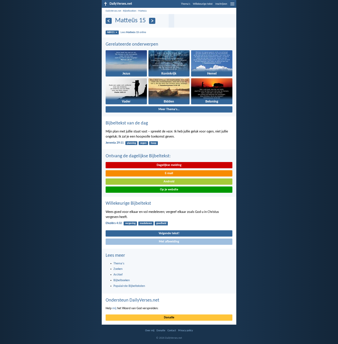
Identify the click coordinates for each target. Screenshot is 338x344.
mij (114, 308)
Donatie (169, 317)
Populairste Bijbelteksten (129, 286)
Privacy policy (185, 330)
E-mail (169, 173)
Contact (171, 330)
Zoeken (117, 269)
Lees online (133, 32)
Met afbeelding (169, 241)
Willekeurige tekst (203, 4)
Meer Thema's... (169, 109)
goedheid (161, 223)
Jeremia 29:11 (115, 142)
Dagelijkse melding (169, 165)
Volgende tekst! (169, 233)
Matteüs (142, 11)
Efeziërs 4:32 (114, 223)
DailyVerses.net (113, 11)
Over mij (149, 330)
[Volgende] (152, 21)
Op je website (169, 189)
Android (169, 181)
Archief (118, 274)
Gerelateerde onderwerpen (132, 44)
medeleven (146, 223)
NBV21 (111, 32)
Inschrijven (221, 4)
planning (131, 143)
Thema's (185, 4)
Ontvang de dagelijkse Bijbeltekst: (138, 156)
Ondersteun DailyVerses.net (132, 300)
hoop (153, 143)
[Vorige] (109, 21)
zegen (143, 143)
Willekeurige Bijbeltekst (128, 203)
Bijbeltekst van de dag (127, 123)
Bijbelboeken (129, 11)
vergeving (130, 223)
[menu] (232, 5)
